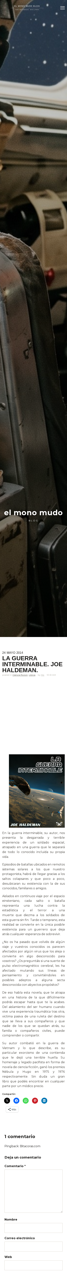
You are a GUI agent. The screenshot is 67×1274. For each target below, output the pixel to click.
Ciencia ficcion (20, 674)
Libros (32, 674)
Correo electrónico (19, 1238)
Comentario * (15, 1166)
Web (8, 1257)
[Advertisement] (33, 718)
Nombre (10, 1219)
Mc (42, 674)
